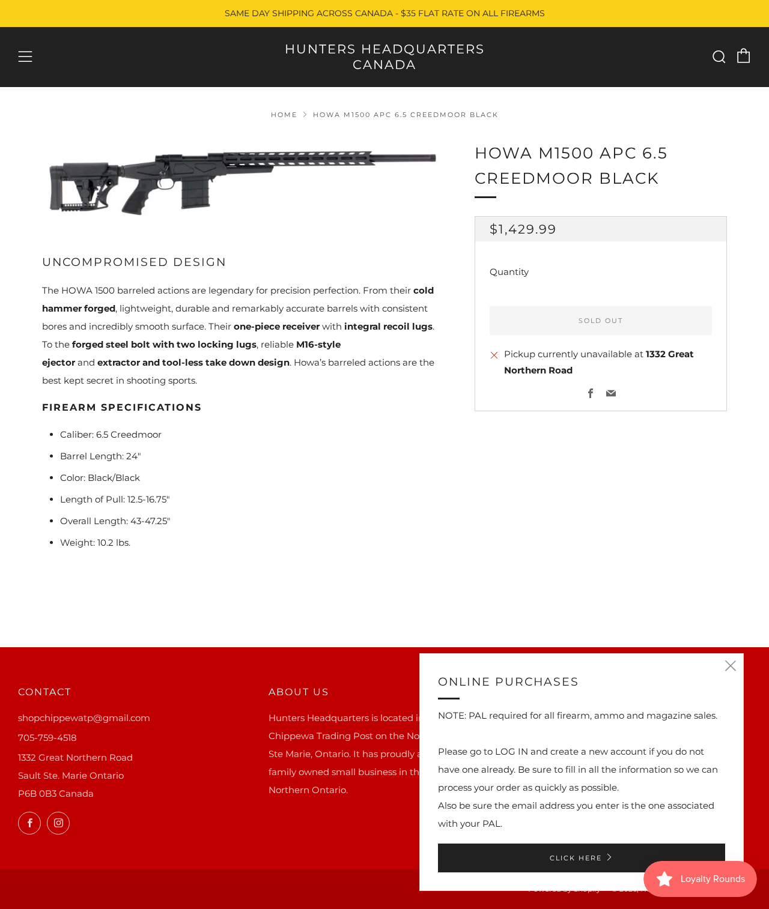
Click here (576, 858)
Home (284, 114)
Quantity (509, 272)
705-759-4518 (47, 737)
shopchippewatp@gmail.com (84, 717)
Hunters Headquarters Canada (385, 56)
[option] (240, 178)
